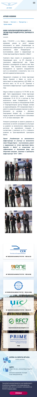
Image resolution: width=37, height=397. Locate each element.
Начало (6, 22)
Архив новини (8, 24)
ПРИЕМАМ (18, 393)
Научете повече (12, 389)
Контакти (13, 22)
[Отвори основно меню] (33, 3)
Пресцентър (22, 22)
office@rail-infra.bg (17, 374)
